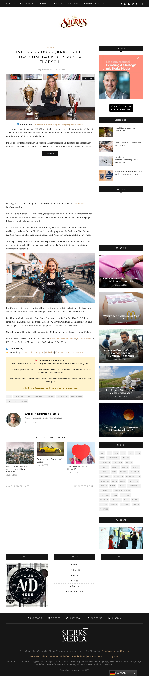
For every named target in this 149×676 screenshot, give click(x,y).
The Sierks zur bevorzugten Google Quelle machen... (58, 124)
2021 (109, 453)
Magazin (51, 47)
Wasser (113, 504)
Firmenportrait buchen (59, 656)
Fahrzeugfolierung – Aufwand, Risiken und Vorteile (121, 280)
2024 (9, 396)
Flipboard (59, 352)
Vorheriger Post (18, 486)
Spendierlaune (79, 656)
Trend (135, 499)
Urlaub (103, 504)
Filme (29, 396)
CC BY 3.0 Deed (84, 338)
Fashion (135, 467)
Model (122, 486)
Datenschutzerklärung (97, 656)
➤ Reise (58, 4)
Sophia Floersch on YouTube (63, 338)
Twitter (79, 352)
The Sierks (12, 401)
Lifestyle (104, 481)
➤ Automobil (27, 4)
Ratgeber (104, 495)
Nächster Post (84, 486)
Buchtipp (104, 467)
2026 (102, 458)
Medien (51, 396)
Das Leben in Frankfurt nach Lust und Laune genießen (17, 469)
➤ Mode (44, 4)
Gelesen (123, 472)
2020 (102, 453)
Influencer (39, 396)
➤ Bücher (73, 4)
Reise (114, 495)
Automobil (19, 396)
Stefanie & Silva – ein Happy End (77, 467)
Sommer (104, 499)
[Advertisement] (50, 177)
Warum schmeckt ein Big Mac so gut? (121, 317)
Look (114, 481)
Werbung (125, 504)
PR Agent (124, 651)
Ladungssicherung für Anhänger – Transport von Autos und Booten (121, 390)
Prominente (76, 396)
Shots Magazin (108, 651)
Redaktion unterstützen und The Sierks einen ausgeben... (50, 388)
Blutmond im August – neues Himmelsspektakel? (121, 429)
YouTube (23, 401)
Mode (112, 486)
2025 (138, 453)
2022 (116, 453)
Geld (114, 472)
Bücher (115, 467)
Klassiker (118, 476)
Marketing (133, 481)
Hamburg (135, 472)
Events (125, 467)
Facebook (27, 352)
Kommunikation (133, 476)
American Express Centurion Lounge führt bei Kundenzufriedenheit (121, 353)
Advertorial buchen (38, 656)
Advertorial (113, 458)
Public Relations (122, 490)
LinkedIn (49, 352)
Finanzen (104, 472)
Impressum (115, 656)
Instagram (39, 352)
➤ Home (10, 4)
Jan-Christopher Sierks (42, 414)
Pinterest (70, 352)
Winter (136, 504)
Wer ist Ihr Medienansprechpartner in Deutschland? (128, 159)
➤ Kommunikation (94, 4)
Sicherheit (125, 495)
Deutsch (120, 672)
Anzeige (125, 458)
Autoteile (118, 462)
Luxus (122, 481)
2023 (123, 453)
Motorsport (79, 203)
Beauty (129, 462)
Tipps (126, 499)
